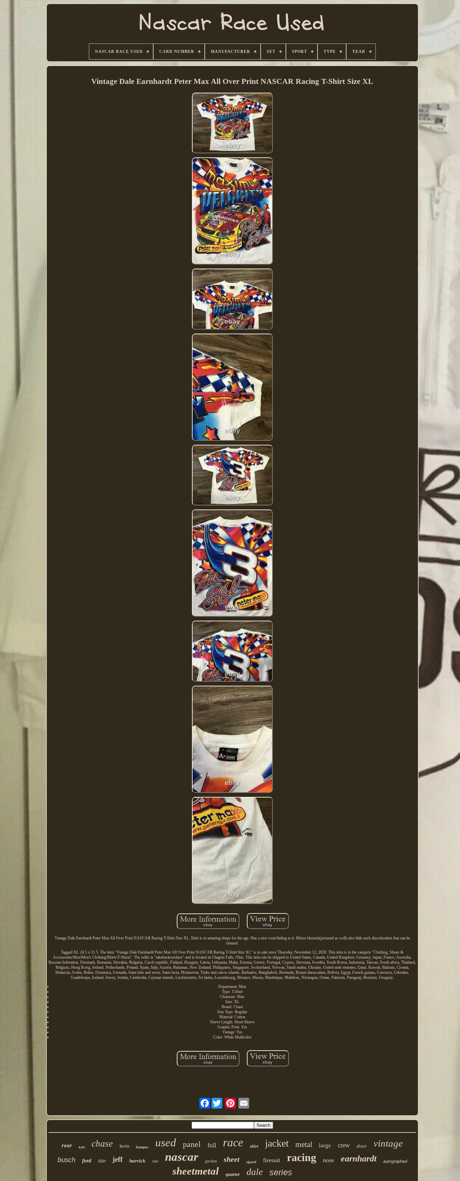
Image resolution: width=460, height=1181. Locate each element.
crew (344, 1145)
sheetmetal (195, 1171)
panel (192, 1144)
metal (303, 1144)
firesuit (271, 1160)
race (233, 1142)
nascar (181, 1156)
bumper (142, 1147)
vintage (388, 1143)
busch (66, 1159)
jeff (117, 1159)
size (102, 1160)
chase (102, 1144)
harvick (137, 1160)
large (325, 1145)
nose (328, 1160)
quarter (233, 1174)
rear (67, 1145)
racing (301, 1157)
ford (86, 1160)
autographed (395, 1161)
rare (155, 1161)
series (280, 1172)
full (211, 1145)
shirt (254, 1146)
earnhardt (358, 1158)
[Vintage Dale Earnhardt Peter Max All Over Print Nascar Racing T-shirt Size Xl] (232, 123)
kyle (82, 1147)
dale (255, 1172)
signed (251, 1162)
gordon (211, 1161)
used (165, 1143)
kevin (124, 1146)
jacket (277, 1143)
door (362, 1146)
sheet (231, 1159)
